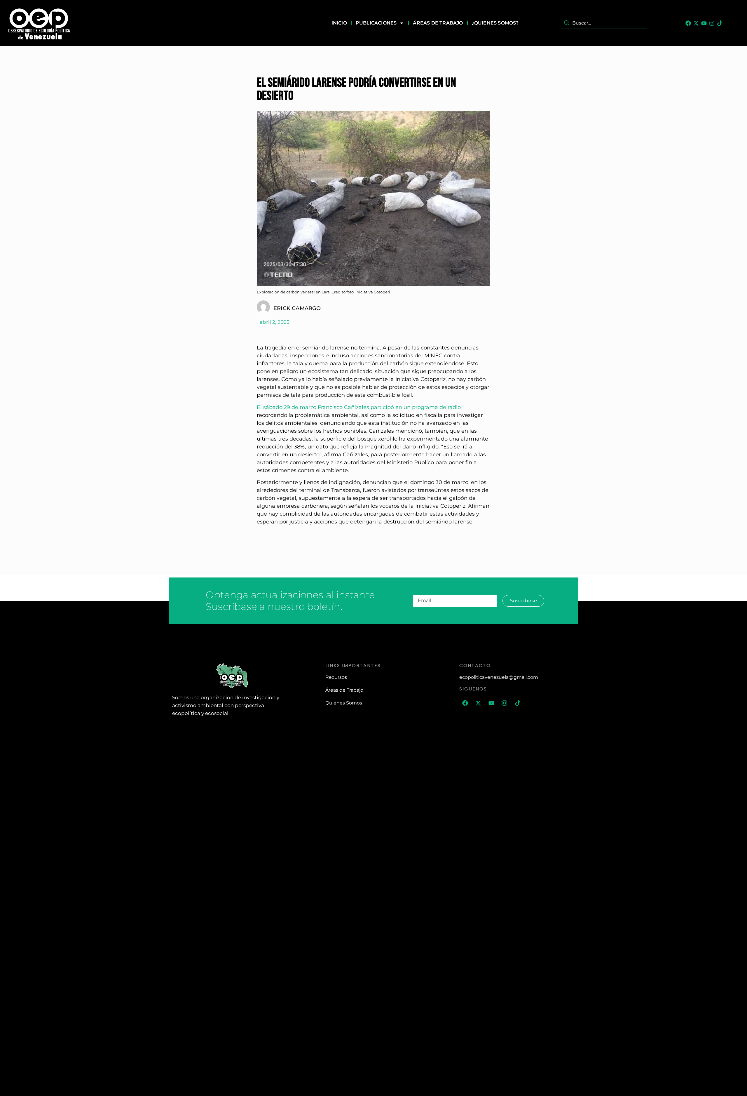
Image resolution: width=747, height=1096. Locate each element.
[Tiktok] (719, 23)
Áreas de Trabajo (438, 23)
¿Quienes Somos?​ (495, 23)
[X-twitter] (696, 23)
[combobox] (604, 23)
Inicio (339, 23)
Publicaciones (376, 23)
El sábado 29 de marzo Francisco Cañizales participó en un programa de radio (359, 407)
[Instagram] (712, 23)
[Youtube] (704, 23)
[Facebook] (688, 23)
